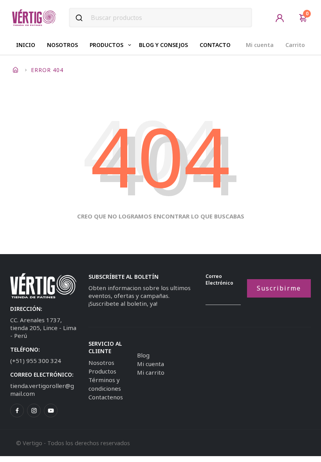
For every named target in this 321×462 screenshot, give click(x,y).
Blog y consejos (163, 45)
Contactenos (105, 397)
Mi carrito (150, 372)
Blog (143, 355)
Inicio (25, 45)
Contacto (215, 45)
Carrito (295, 45)
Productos (106, 45)
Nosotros (62, 45)
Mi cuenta (260, 45)
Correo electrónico (219, 279)
